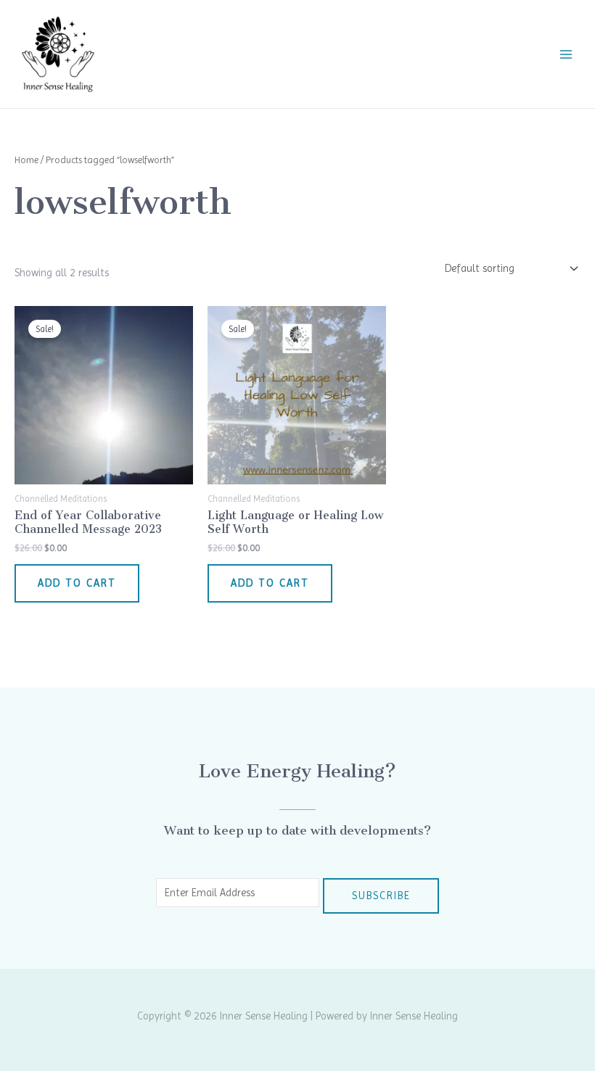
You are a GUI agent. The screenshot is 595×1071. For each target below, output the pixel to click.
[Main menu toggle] (565, 53)
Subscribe (381, 895)
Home (26, 159)
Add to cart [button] (77, 583)
